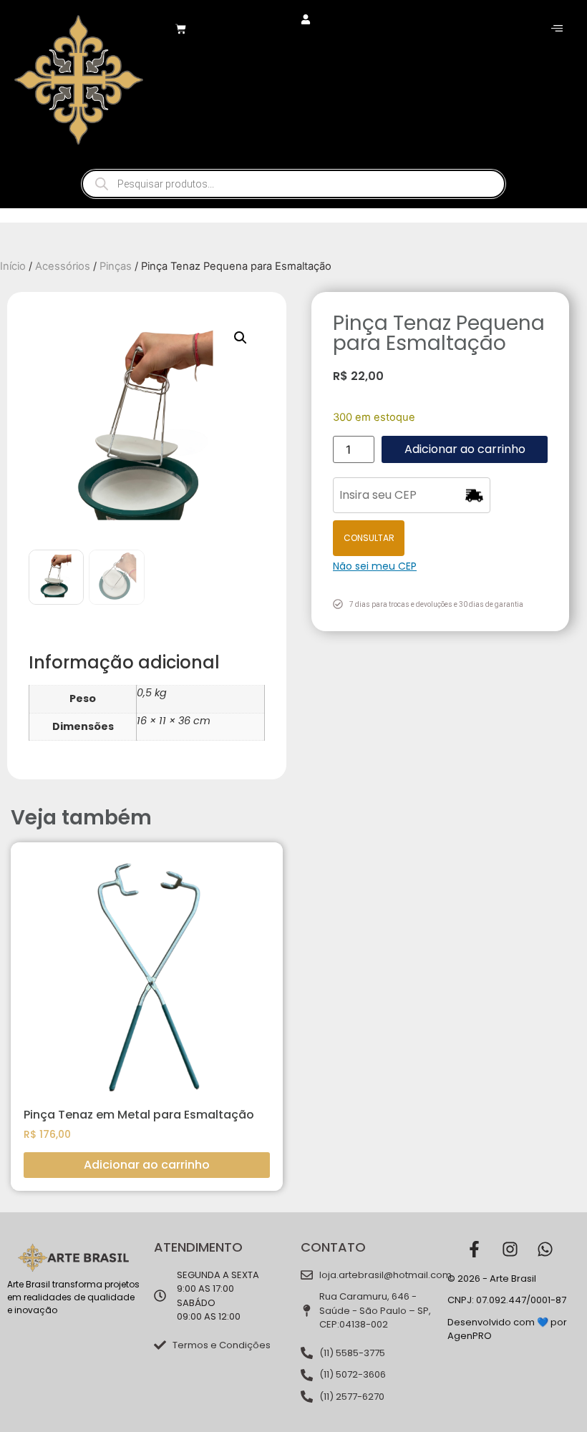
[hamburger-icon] (556, 28)
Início (13, 266)
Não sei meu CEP (375, 566)
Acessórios (62, 266)
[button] (240, 338)
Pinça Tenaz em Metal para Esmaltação (139, 1114)
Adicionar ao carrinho (464, 449)
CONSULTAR (369, 538)
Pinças (116, 266)
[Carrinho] (180, 29)
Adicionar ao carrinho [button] (147, 1164)
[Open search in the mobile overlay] (293, 184)
